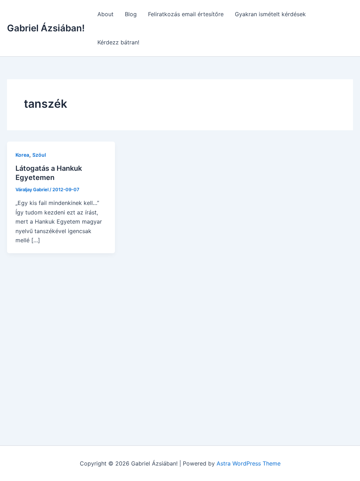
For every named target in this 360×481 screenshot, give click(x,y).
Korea (22, 155)
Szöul (39, 155)
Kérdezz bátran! (118, 42)
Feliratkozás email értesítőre (186, 14)
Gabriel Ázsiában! (46, 28)
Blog (131, 14)
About (105, 14)
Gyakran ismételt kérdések (270, 14)
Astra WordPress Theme (249, 463)
